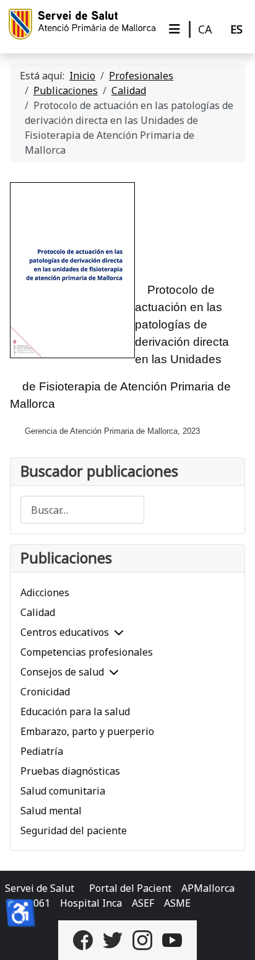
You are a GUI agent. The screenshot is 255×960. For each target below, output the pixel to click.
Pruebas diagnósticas (70, 771)
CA (205, 29)
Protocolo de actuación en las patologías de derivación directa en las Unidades (182, 324)
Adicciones (44, 592)
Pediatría (41, 751)
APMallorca (208, 888)
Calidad (37, 612)
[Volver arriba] (233, 937)
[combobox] (82, 510)
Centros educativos (64, 632)
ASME (177, 903)
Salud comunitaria (62, 791)
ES (236, 29)
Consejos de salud (62, 672)
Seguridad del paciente (73, 830)
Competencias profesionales (86, 652)
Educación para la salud (75, 711)
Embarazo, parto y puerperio (87, 731)
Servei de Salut (39, 888)
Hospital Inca (91, 903)
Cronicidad (45, 691)
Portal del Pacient (130, 888)
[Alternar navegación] (174, 29)
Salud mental (51, 810)
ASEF (143, 903)
